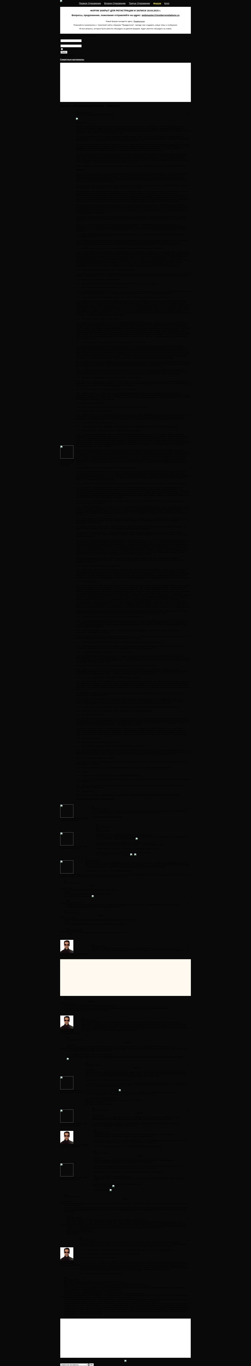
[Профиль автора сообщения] (66, 458)
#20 (65, 1278)
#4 (86, 859)
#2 (93, 807)
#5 (65, 881)
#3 (97, 825)
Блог (167, 3)
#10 (65, 997)
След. (74, 62)
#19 (81, 1238)
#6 (67, 901)
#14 (93, 1108)
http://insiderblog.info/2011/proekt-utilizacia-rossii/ (94, 799)
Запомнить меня (70, 49)
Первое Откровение (90, 3)
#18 (68, 1216)
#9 (92, 944)
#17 (65, 1195)
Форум (157, 3)
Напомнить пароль (68, 55)
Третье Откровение (139, 3)
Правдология (139, 21)
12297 (71, 461)
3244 (72, 846)
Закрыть (187, 38)
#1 (77, 111)
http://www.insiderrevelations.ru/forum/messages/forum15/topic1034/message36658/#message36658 (145, 1057)
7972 (85, 846)
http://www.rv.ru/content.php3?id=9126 (106, 817)
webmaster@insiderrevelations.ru (160, 15)
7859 (72, 460)
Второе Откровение (115, 3)
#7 (65, 911)
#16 (94, 1151)
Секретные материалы (72, 59)
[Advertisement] (125, 82)
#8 (67, 929)
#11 (82, 1018)
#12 (68, 1038)
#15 (95, 1131)
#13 (86, 1063)
